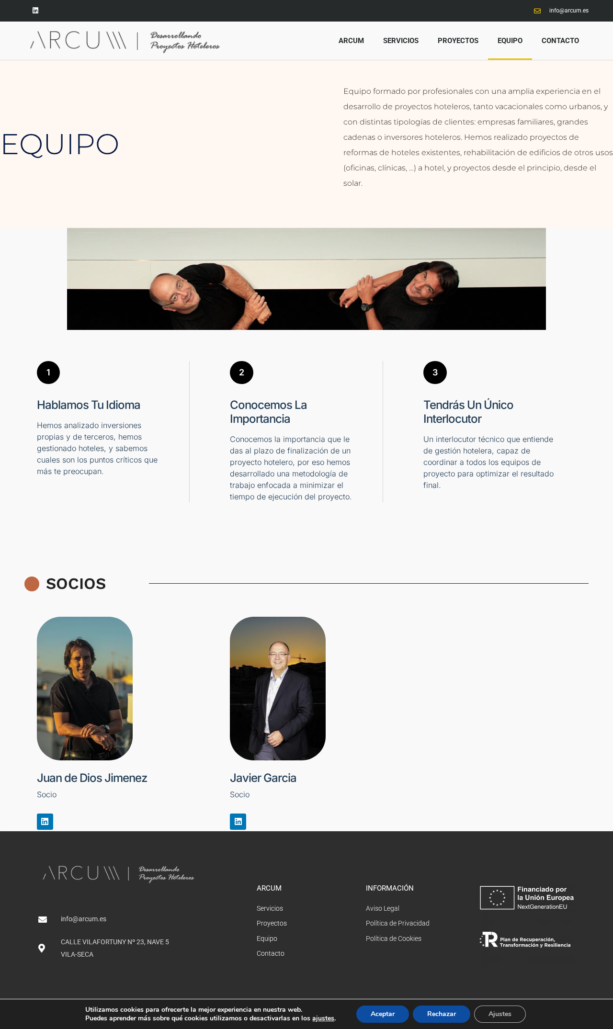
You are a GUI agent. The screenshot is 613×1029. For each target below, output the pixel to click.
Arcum (351, 40)
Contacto (560, 40)
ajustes (323, 1018)
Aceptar (383, 1013)
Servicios (401, 40)
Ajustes (499, 1013)
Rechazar (441, 1013)
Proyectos (458, 40)
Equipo (510, 40)
